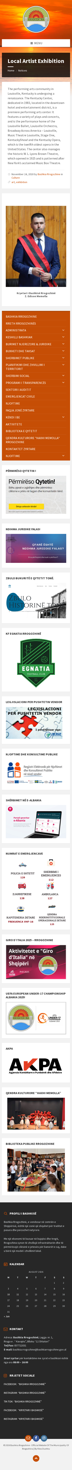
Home (11, 70)
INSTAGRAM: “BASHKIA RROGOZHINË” (25, 1393)
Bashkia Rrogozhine (49, 174)
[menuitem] (36, 316)
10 (8, 1294)
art (13, 182)
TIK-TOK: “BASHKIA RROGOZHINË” (23, 1401)
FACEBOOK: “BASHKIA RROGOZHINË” (25, 1384)
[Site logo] (36, 32)
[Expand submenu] (63, 330)
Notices (22, 70)
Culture (16, 177)
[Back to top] (36, 1458)
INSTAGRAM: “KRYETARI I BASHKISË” (24, 1419)
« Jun (7, 1316)
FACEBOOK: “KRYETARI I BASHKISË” (24, 1410)
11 (18, 1294)
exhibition (21, 182)
